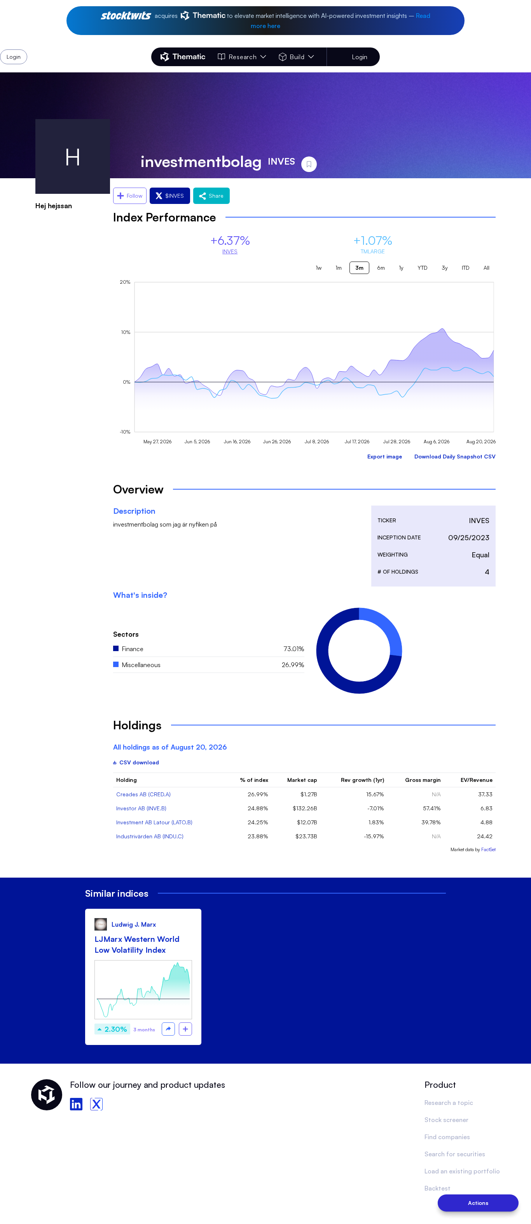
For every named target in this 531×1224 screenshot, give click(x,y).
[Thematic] (183, 56)
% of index (254, 779)
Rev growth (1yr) (362, 779)
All (486, 267)
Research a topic (448, 1102)
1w (318, 267)
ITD (466, 267)
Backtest (437, 1188)
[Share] (168, 1029)
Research (243, 57)
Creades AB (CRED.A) (143, 794)
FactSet (488, 849)
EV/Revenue (477, 779)
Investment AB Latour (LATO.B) (154, 822)
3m (359, 267)
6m (381, 267)
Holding (126, 779)
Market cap (302, 779)
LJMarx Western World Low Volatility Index (137, 944)
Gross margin (423, 779)
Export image (384, 456)
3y (445, 267)
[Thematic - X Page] (96, 1104)
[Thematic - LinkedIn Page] (76, 1104)
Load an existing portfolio (462, 1171)
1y (401, 267)
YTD (422, 267)
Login (359, 57)
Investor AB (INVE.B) (141, 808)
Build (297, 57)
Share (216, 195)
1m (338, 267)
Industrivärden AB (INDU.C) (149, 836)
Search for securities (454, 1154)
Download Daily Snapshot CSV (455, 456)
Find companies (447, 1137)
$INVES (174, 195)
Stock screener (446, 1120)
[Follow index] (185, 1029)
